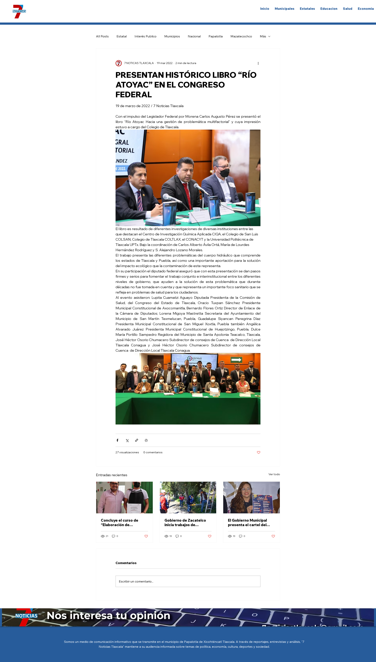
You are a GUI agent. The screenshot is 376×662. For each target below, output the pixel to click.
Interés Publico (145, 36)
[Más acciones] (258, 63)
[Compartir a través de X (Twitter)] (127, 440)
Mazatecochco (241, 36)
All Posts (102, 36)
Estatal (122, 36)
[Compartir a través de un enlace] (136, 440)
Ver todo (274, 474)
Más (263, 36)
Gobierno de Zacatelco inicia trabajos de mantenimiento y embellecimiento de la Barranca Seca (185, 522)
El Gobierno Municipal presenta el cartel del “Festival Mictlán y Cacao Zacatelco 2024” (250, 522)
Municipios (172, 36)
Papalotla (216, 36)
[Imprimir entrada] (146, 440)
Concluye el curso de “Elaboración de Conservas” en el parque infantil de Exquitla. (123, 522)
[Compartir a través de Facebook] (117, 440)
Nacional (194, 36)
